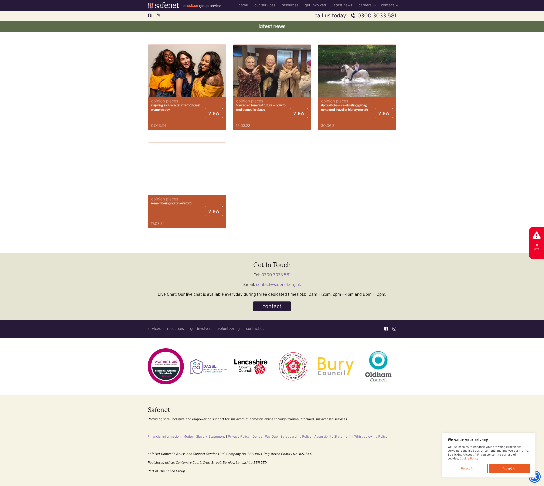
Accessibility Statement (332, 436)
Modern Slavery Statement (204, 436)
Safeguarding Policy (296, 436)
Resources (290, 5)
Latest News (342, 5)
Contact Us (255, 328)
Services (154, 328)
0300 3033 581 (376, 15)
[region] (489, 455)
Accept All (509, 468)
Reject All (467, 468)
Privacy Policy (239, 436)
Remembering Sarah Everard (171, 203)
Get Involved (315, 5)
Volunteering (229, 328)
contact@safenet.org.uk (278, 284)
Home (243, 5)
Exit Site (537, 247)
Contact (387, 5)
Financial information (164, 436)
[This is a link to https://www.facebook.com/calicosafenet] (386, 328)
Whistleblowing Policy (371, 436)
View (214, 113)
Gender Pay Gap (265, 436)
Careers (364, 5)
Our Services (264, 5)
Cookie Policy (469, 458)
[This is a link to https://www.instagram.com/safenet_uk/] (394, 328)
